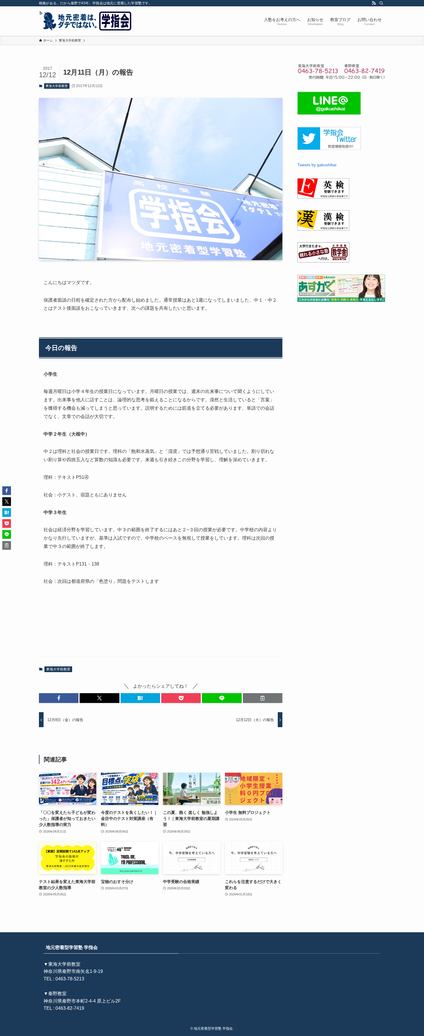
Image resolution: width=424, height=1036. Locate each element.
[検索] (381, 3)
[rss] (374, 3)
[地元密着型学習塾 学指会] (86, 21)
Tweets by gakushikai (316, 164)
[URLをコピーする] (262, 698)
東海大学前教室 (57, 86)
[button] (58, 698)
